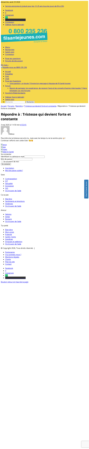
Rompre (8, 219)
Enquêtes (9, 74)
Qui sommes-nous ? (13, 254)
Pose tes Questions (13, 81)
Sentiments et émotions (15, 201)
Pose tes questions (13, 58)
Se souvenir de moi (11, 161)
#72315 (23, 125)
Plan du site (10, 262)
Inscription (9, 168)
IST (6, 181)
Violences (9, 204)
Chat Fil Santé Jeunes (86, 189)
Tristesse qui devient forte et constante (40, 106)
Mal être (8, 199)
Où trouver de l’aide (13, 191)
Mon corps (9, 232)
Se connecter (6, 164)
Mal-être (19, 106)
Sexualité (9, 183)
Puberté (8, 234)
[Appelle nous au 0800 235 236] (24, 43)
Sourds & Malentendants (15, 93)
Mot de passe (6, 159)
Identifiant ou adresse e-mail (12, 156)
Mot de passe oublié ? (14, 170)
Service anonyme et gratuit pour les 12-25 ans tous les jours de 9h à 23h (34, 6)
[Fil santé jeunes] (14, 67)
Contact (8, 264)
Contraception (11, 179)
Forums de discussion (14, 61)
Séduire (8, 214)
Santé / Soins (10, 237)
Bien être (9, 230)
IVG (6, 188)
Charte (8, 259)
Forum (8, 86)
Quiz (7, 76)
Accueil (8, 71)
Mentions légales (12, 257)
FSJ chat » (4, 65)
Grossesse (9, 186)
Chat (7, 78)
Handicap (9, 239)
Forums (11, 106)
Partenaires (10, 252)
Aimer (7, 217)
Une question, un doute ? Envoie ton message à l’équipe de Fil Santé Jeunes (40, 83)
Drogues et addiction (13, 241)
